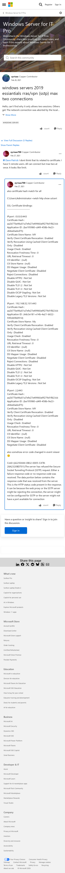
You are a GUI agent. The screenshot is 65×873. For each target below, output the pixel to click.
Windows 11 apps (10, 612)
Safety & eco (33, 865)
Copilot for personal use (12, 597)
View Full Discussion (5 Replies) (18, 140)
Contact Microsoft (19, 862)
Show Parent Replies (10, 145)
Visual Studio (8, 803)
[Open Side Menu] (4, 4)
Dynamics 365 (9, 731)
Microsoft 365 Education (12, 688)
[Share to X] (27, 564)
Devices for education (12, 678)
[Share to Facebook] (22, 564)
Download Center (10, 631)
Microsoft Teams (10, 745)
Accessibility (8, 846)
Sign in (16, 530)
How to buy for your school (13, 693)
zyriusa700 (16, 152)
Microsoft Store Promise (12, 655)
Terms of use (8, 865)
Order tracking (9, 645)
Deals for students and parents (15, 702)
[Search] (40, 4)
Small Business (9, 755)
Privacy (32, 862)
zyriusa (14, 76)
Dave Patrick (11, 160)
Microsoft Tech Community (13, 788)
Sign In (58, 4)
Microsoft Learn (9, 779)
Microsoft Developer (11, 774)
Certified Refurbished (11, 650)
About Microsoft (9, 821)
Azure (6, 769)
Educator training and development (16, 698)
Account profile (9, 626)
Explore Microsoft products (13, 607)
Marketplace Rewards (12, 798)
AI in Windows (9, 602)
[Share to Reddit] (32, 564)
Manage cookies (45, 862)
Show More (10, 114)
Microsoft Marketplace (12, 793)
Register (48, 4)
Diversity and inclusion (12, 841)
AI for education (9, 707)
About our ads (9, 868)
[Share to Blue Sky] (37, 564)
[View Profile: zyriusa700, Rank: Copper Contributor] (6, 154)
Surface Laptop (9, 583)
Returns (6, 640)
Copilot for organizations (13, 593)
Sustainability (9, 850)
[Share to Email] (47, 564)
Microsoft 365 (9, 736)
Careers (6, 817)
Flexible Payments (10, 660)
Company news (9, 826)
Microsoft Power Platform (13, 741)
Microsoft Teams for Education (15, 683)
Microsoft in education (12, 673)
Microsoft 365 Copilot (12, 750)
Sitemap (7, 862)
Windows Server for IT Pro (15, 13)
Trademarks (20, 865)
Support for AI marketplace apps (15, 783)
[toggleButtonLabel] (60, 13)
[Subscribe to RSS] (42, 564)
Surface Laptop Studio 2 (12, 588)
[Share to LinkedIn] (17, 564)
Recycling (45, 865)
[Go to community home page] (10, 4)
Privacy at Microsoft (11, 831)
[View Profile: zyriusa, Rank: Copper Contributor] (6, 78)
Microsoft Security (10, 726)
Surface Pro (8, 578)
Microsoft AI (8, 721)
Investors (7, 836)
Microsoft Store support (12, 635)
